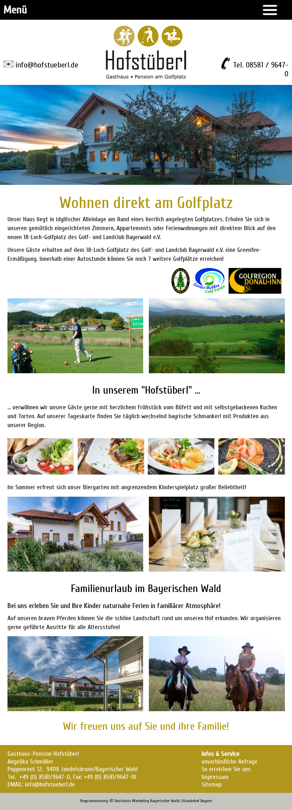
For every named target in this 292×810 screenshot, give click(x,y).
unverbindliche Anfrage (229, 761)
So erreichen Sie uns (226, 769)
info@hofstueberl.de (46, 65)
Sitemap (211, 784)
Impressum (215, 777)
